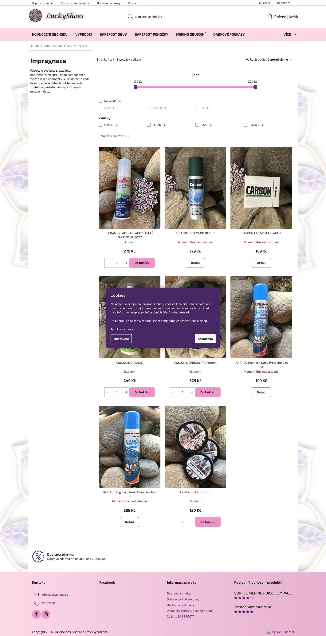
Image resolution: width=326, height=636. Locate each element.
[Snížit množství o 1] (107, 263)
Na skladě (112, 100)
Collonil (110, 124)
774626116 (48, 603)
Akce (109, 107)
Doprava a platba (42, 3)
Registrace (283, 2)
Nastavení (121, 338)
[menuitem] (49, 34)
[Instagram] (45, 614)
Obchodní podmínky (108, 3)
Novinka (159, 107)
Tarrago (256, 124)
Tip (204, 107)
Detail (195, 262)
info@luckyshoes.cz (54, 594)
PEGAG (159, 124)
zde (188, 312)
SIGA (206, 124)
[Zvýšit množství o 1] (126, 263)
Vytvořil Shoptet (283, 632)
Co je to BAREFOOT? (180, 616)
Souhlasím (205, 338)
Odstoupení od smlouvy (75, 3)
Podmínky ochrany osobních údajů (190, 610)
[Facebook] (36, 614)
